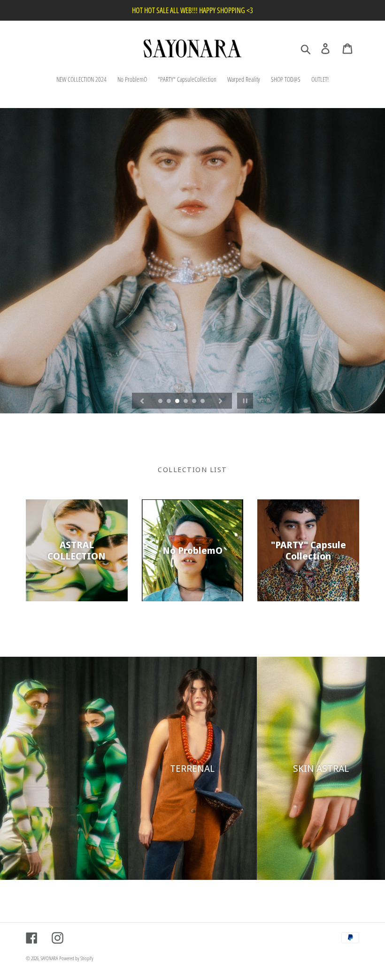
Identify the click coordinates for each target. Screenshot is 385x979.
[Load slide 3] (178, 401)
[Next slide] (220, 400)
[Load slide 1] (161, 401)
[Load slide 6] (203, 401)
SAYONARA (49, 958)
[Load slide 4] (186, 401)
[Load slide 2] (169, 401)
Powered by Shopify (76, 958)
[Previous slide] (142, 400)
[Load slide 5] (195, 401)
